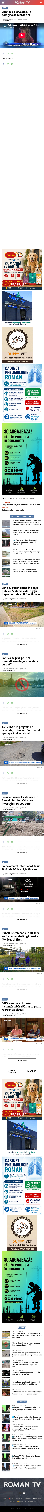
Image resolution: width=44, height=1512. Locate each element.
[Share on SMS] (12, 53)
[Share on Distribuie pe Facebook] (4, 53)
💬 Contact (32, 1501)
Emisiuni (28, 1498)
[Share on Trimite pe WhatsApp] (8, 53)
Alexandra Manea (10, 600)
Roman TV (8, 20)
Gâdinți (22, 498)
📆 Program (37, 1498)
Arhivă (12, 1501)
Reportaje (19, 1498)
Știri (4, 1498)
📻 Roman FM (21, 1501)
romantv (30, 498)
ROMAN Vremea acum (22, 1071)
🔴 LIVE (10, 1498)
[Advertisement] (22, 158)
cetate (16, 498)
